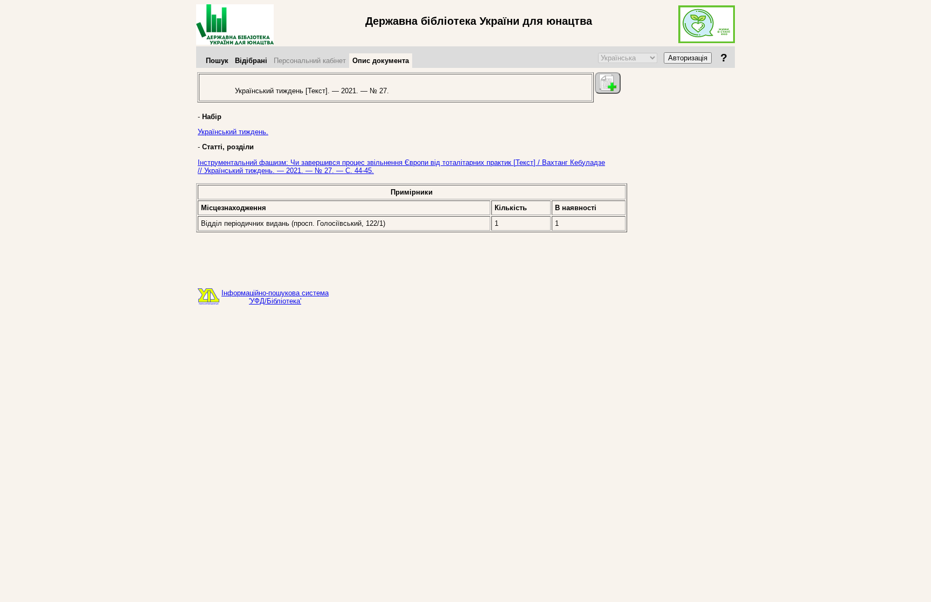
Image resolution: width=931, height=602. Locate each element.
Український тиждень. (233, 132)
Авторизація (687, 58)
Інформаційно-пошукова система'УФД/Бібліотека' (275, 297)
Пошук (217, 61)
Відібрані (251, 61)
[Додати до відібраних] (608, 83)
